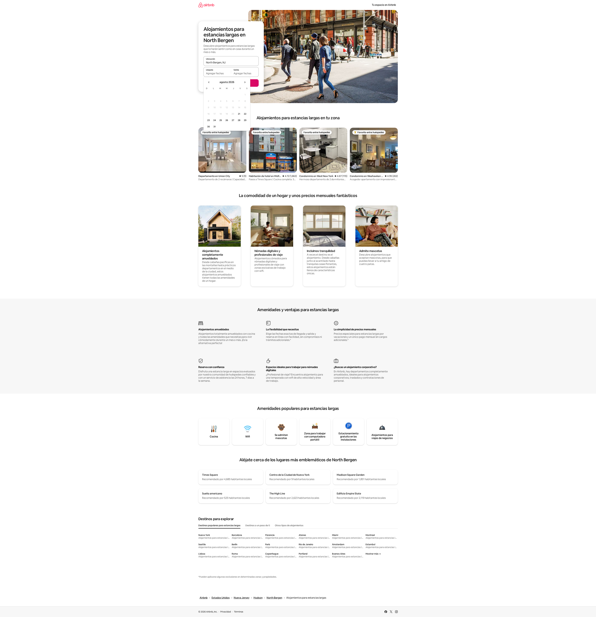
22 (245, 113)
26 (226, 120)
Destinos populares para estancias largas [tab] (219, 525)
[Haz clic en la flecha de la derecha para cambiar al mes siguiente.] (245, 82)
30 (208, 126)
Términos (238, 611)
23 (208, 120)
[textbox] (217, 73)
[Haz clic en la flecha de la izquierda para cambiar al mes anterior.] (209, 82)
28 (239, 120)
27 (233, 120)
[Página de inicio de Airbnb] (206, 5)
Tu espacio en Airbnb (384, 5)
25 (220, 120)
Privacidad (225, 611)
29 (245, 120)
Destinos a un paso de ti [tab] (257, 525)
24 (214, 120)
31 (214, 126)
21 (239, 113)
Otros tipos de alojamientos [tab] (289, 525)
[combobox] (231, 62)
